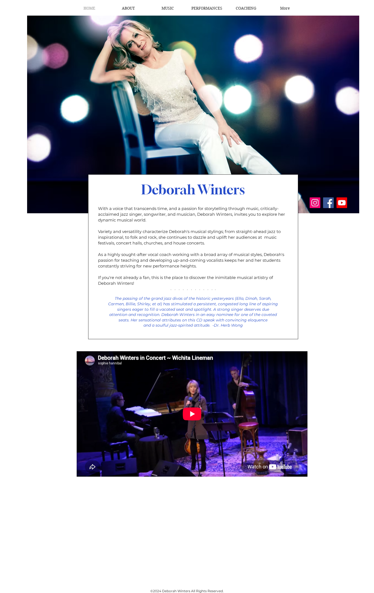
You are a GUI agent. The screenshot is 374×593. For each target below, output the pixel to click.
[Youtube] (341, 202)
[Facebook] (328, 202)
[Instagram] (315, 202)
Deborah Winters (193, 189)
